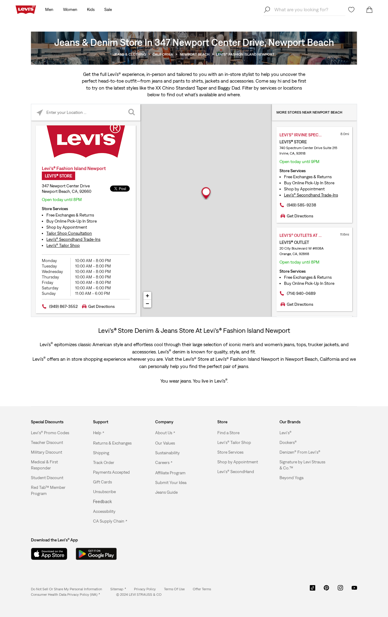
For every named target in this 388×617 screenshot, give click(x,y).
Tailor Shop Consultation (69, 233)
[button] (50, 433)
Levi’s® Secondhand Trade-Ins (73, 239)
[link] (118, 589)
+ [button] (147, 295)
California (162, 54)
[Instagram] (340, 590)
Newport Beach (194, 54)
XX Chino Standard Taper (181, 87)
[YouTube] (354, 590)
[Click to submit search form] (132, 112)
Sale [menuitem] (108, 9)
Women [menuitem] (70, 9)
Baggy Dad (229, 87)
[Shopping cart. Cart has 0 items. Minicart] (369, 10)
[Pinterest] (326, 590)
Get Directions (101, 306)
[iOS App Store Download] (49, 554)
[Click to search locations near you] (39, 112)
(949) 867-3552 (63, 306)
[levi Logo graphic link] (25, 9)
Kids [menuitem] (91, 9)
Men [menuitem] (49, 9)
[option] (54, 433)
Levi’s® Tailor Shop (63, 245)
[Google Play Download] (96, 554)
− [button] (147, 303)
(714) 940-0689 (301, 293)
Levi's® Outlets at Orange (306, 235)
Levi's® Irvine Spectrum (304, 134)
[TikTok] (312, 590)
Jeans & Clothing (129, 54)
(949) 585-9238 (301, 205)
